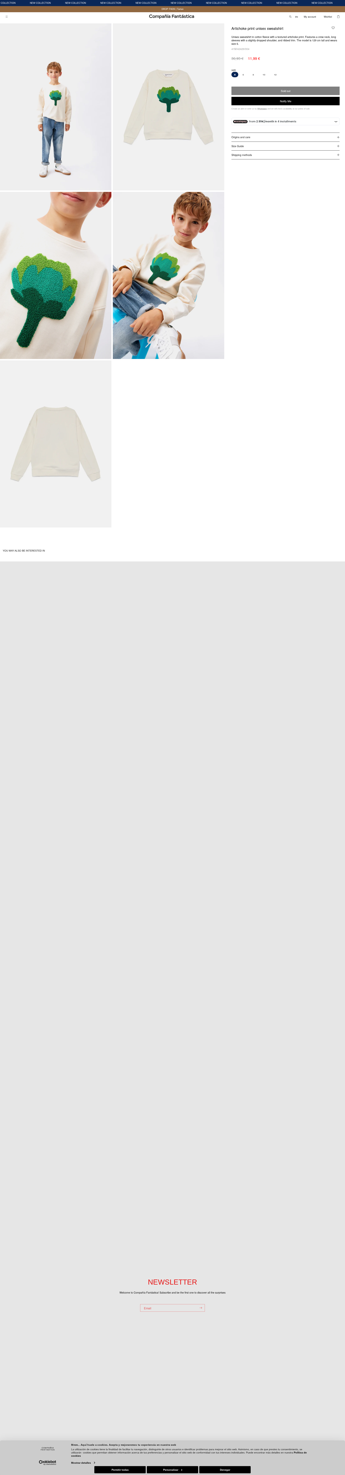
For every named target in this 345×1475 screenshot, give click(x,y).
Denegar (225, 1469)
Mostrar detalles (81, 1462)
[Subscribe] (201, 1308)
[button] (7, 17)
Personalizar (170, 1469)
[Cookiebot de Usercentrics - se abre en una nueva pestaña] (47, 1462)
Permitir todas (120, 1469)
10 (264, 75)
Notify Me (285, 101)
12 (275, 75)
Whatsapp (262, 108)
